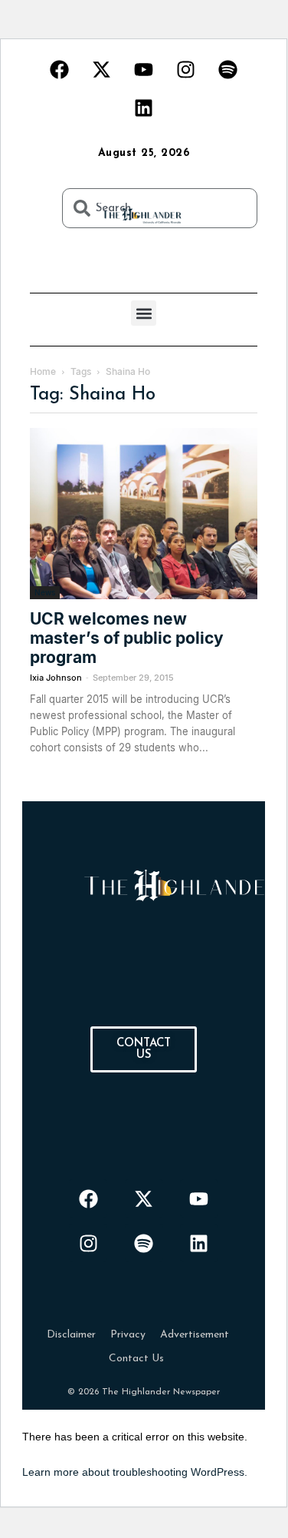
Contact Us (136, 1358)
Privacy (128, 1335)
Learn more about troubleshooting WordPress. (134, 1472)
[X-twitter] (102, 69)
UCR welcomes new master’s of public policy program (127, 638)
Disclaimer (71, 1335)
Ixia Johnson (56, 677)
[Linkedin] (144, 107)
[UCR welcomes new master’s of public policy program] (143, 513)
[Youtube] (144, 69)
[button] (143, 313)
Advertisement (194, 1335)
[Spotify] (228, 69)
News (44, 592)
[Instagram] (186, 69)
